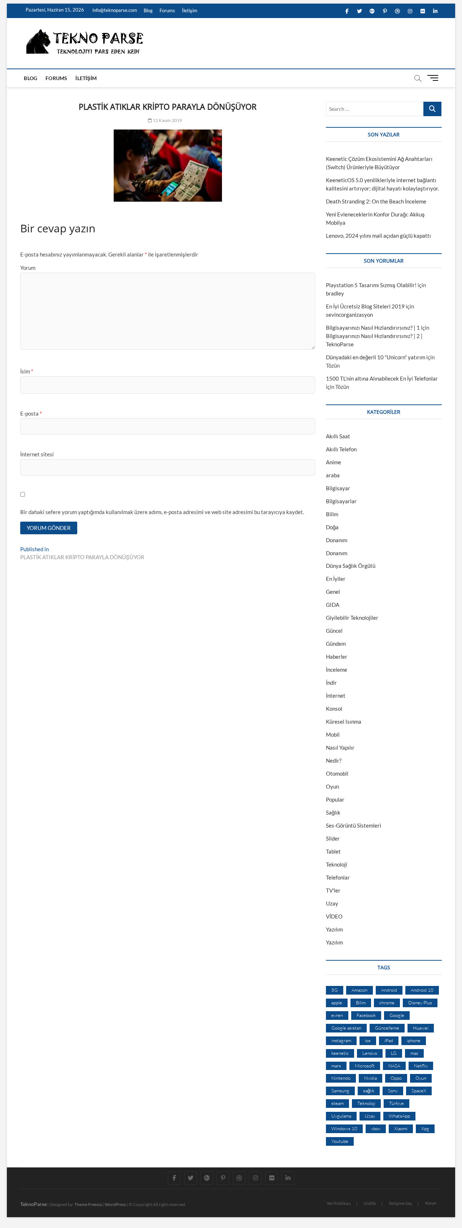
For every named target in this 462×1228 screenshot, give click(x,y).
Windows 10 (344, 1128)
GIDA (332, 604)
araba (333, 475)
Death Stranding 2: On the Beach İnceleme (376, 201)
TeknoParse (33, 1204)
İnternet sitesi (37, 454)
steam (337, 1103)
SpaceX (418, 1090)
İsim (26, 371)
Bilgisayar (338, 488)
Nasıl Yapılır (340, 747)
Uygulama (341, 1116)
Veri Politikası (339, 1203)
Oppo (396, 1078)
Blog (148, 10)
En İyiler (335, 578)
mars (336, 1066)
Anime (333, 462)
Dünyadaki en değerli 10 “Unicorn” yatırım (375, 357)
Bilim (332, 514)
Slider (333, 838)
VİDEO (334, 916)
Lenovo (369, 1053)
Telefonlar (338, 877)
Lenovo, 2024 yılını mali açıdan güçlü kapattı (378, 235)
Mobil (333, 734)
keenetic (340, 1053)
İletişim (189, 10)
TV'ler (333, 890)
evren (337, 1015)
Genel (333, 591)
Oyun (332, 786)
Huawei (420, 1028)
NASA (394, 1066)
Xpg (425, 1128)
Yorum (27, 267)
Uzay (332, 903)
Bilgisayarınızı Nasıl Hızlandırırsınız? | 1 (373, 327)
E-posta (31, 413)
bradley (335, 293)
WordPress (115, 1204)
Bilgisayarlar (341, 501)
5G (334, 990)
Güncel (334, 630)
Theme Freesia (88, 1204)
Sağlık (333, 812)
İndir (331, 682)
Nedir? (333, 760)
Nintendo (340, 1078)
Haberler (336, 656)
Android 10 (422, 990)
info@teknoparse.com (114, 10)
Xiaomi (400, 1128)
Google (396, 1015)
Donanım (336, 540)
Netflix (421, 1066)
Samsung (340, 1090)
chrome (387, 1002)
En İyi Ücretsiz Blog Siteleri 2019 (365, 306)
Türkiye (396, 1103)
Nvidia (370, 1078)
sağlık (368, 1090)
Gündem (336, 643)
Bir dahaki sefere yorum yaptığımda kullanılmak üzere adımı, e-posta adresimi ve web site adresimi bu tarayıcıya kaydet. (162, 512)
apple (336, 1002)
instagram (341, 1040)
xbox (375, 1128)
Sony (393, 1090)
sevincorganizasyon (349, 314)
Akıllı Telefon (341, 449)
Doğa (332, 527)
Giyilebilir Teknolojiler (352, 617)
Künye (430, 1203)
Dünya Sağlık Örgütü (350, 565)
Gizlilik (370, 1203)
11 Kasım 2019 (167, 120)
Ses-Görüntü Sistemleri (353, 825)
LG (394, 1053)
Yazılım (334, 929)
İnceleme (336, 669)
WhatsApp (399, 1116)
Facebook (366, 1015)
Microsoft (365, 1066)
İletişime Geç (400, 1203)
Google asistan (346, 1028)
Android (389, 990)
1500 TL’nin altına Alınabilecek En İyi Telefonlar (382, 378)
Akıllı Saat (338, 436)
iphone (413, 1040)
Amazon (359, 990)
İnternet (335, 695)
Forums (167, 10)
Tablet (333, 851)
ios (368, 1040)
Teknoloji (336, 864)
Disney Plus (420, 1002)
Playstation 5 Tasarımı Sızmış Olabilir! (371, 285)
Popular (335, 799)
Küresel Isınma (343, 721)
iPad (388, 1040)
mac (414, 1053)
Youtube (339, 1141)
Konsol (334, 708)
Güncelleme (387, 1028)
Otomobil (337, 773)
